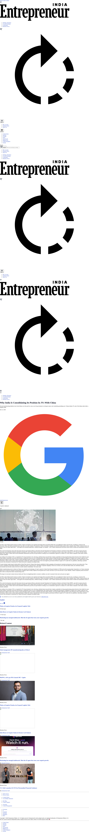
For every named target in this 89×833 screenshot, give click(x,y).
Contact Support (6, 802)
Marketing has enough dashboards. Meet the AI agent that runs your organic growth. (24, 617)
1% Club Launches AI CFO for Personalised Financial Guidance (18, 788)
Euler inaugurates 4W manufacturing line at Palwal (15, 650)
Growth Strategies (7, 24)
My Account (5, 124)
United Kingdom (6, 141)
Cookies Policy (6, 797)
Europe (4, 142)
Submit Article (6, 125)
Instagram (5, 814)
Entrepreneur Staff (6, 652)
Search (1, 145)
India (4, 137)
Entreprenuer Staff (6, 707)
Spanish (4, 135)
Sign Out (5, 127)
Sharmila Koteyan (6, 763)
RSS (4, 815)
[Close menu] (1, 393)
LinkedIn (5, 812)
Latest (2, 600)
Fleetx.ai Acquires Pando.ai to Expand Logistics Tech (15, 606)
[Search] (1, 29)
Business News (6, 26)
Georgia (4, 136)
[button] (44, 280)
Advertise (5, 804)
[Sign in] (1, 391)
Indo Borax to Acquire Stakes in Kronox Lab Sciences (15, 612)
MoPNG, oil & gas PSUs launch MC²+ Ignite (13, 677)
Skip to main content (4, 0)
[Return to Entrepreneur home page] (34, 20)
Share (2, 501)
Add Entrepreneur (4, 500)
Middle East (5, 140)
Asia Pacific (5, 139)
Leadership (5, 25)
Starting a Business (7, 22)
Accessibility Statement (8, 798)
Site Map (5, 801)
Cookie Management (7, 805)
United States (6, 134)
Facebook (5, 809)
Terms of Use (6, 793)
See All (1, 603)
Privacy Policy (6, 795)
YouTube (5, 813)
